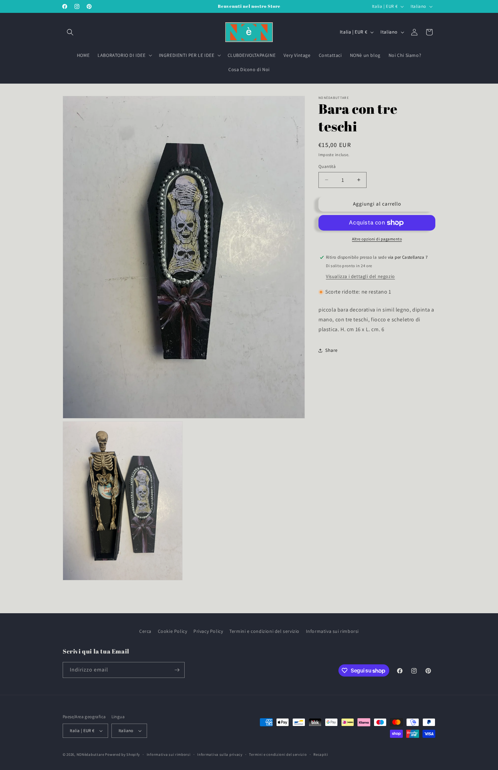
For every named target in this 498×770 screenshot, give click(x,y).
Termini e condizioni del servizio (264, 631)
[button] (70, 32)
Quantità (327, 166)
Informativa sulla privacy (220, 754)
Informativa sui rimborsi (332, 631)
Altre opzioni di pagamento (377, 238)
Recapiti (320, 754)
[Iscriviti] (176, 670)
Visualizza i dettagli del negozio (360, 276)
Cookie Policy (172, 631)
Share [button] (331, 350)
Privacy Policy (208, 631)
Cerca (145, 631)
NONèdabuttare (90, 754)
